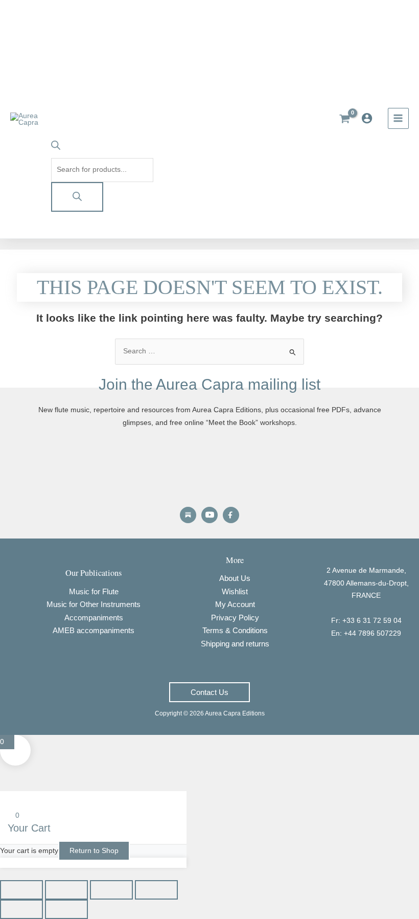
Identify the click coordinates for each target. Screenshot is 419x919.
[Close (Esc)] (156, 890)
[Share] (111, 890)
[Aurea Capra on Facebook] (231, 515)
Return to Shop (94, 851)
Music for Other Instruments (93, 604)
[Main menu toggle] (398, 118)
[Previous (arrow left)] (21, 909)
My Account (235, 604)
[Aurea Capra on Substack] (188, 515)
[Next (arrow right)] (66, 909)
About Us (234, 578)
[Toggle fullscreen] (66, 890)
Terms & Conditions (235, 630)
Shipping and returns (235, 643)
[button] (209, 692)
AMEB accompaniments (93, 630)
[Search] (77, 197)
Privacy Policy (235, 617)
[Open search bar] (55, 147)
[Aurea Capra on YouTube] (209, 515)
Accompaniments (93, 617)
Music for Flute (94, 591)
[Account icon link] (369, 118)
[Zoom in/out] (21, 890)
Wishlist (235, 591)
